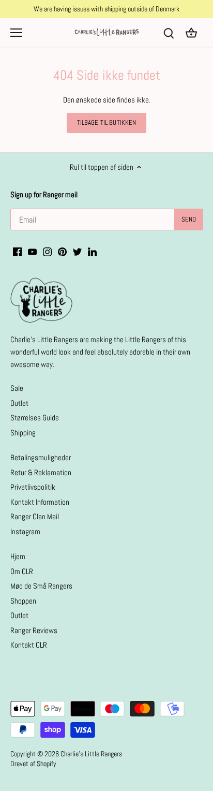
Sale (16, 388)
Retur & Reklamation (40, 472)
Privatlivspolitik (32, 487)
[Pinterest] (62, 250)
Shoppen (23, 601)
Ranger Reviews (33, 630)
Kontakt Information (39, 502)
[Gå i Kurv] (191, 32)
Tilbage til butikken (106, 123)
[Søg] (168, 32)
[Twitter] (77, 250)
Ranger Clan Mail (34, 516)
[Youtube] (32, 250)
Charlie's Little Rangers (91, 754)
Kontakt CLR (28, 645)
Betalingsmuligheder (40, 457)
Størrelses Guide (34, 417)
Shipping (23, 432)
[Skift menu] (16, 32)
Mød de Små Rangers (41, 586)
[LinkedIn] (92, 250)
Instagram (25, 531)
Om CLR (21, 571)
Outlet (19, 403)
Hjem (17, 556)
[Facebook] (17, 250)
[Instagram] (47, 250)
